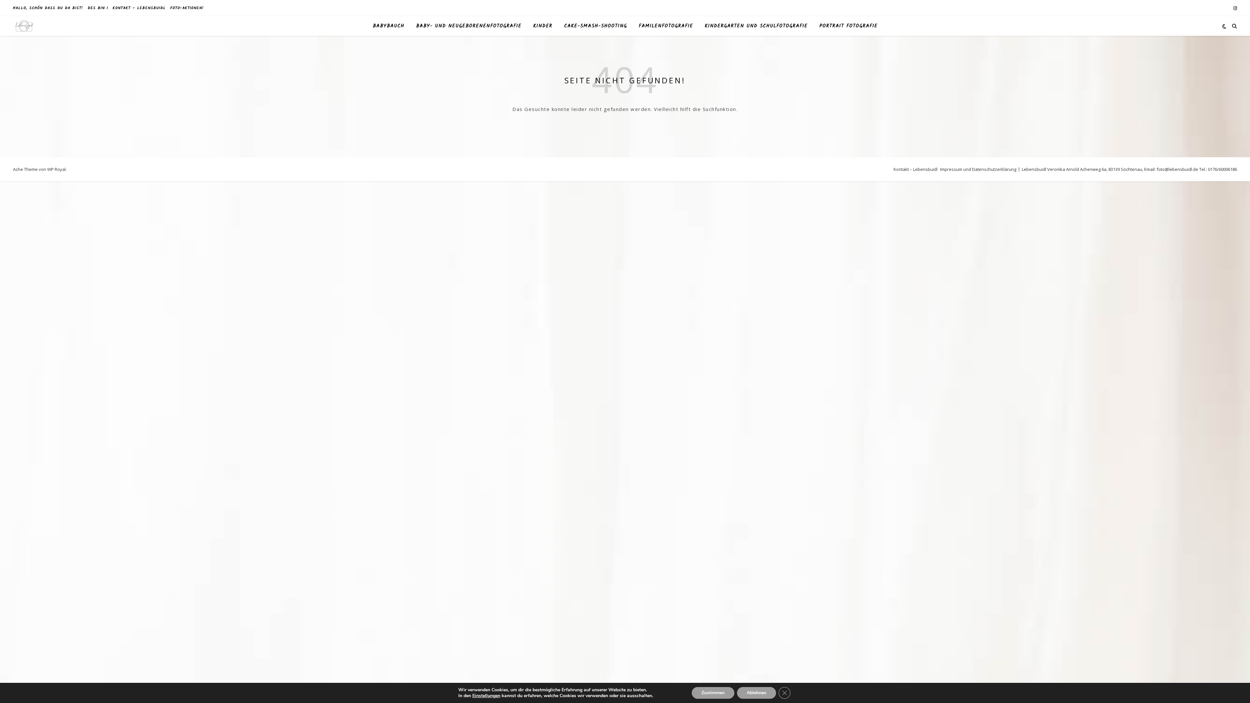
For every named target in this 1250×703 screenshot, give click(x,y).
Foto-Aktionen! (187, 8)
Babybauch (388, 26)
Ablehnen (756, 693)
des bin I (98, 8)
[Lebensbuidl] (24, 26)
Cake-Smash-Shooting (595, 26)
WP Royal (56, 169)
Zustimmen (713, 693)
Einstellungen (486, 696)
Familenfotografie (666, 26)
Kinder (542, 26)
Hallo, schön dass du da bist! (48, 8)
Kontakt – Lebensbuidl (139, 8)
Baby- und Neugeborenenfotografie (468, 26)
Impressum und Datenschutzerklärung (978, 169)
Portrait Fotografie (848, 26)
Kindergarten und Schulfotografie (756, 26)
